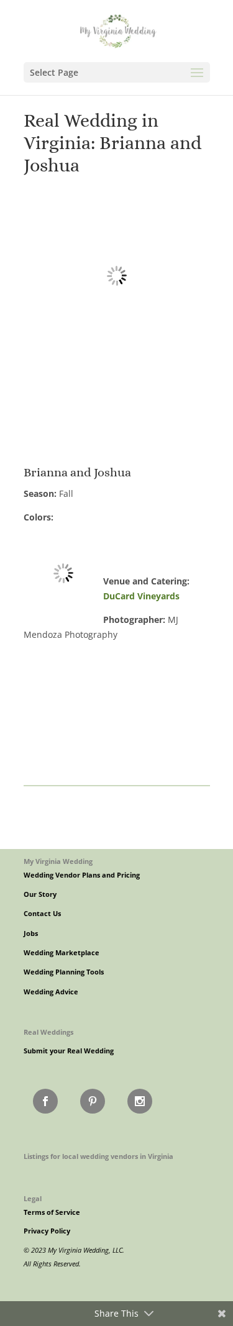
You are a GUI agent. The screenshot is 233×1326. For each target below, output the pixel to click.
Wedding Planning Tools (64, 972)
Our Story (40, 894)
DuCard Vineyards (141, 596)
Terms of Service (52, 1212)
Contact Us (42, 913)
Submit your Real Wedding (69, 1051)
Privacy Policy (47, 1231)
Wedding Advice (51, 992)
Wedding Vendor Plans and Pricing (82, 875)
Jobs (31, 933)
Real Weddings (48, 1032)
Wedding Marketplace (61, 952)
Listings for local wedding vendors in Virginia (98, 1156)
